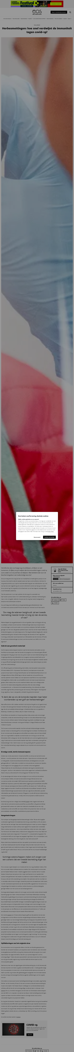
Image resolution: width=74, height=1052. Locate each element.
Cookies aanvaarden (49, 537)
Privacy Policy (50, 531)
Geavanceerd (37, 537)
